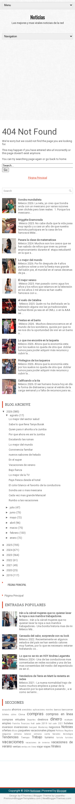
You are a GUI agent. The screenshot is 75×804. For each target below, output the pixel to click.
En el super (15, 459)
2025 (9, 544)
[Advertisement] (37, 79)
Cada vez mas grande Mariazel (27, 495)
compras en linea (59, 714)
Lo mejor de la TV (19, 475)
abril (12, 522)
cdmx (13, 714)
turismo (49, 737)
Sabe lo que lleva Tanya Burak (26, 424)
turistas (69, 737)
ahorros (16, 709)
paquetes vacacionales (32, 730)
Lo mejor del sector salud (24, 419)
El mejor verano (27, 280)
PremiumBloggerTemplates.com (22, 798)
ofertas (6, 730)
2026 (9, 411)
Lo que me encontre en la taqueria (38, 340)
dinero (56, 719)
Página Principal (37, 177)
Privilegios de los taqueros (34, 360)
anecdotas (27, 709)
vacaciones (13, 741)
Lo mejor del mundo (30, 260)
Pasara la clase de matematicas (37, 239)
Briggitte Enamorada (30, 219)
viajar (40, 746)
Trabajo (37, 737)
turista (59, 737)
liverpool (33, 727)
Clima (21, 714)
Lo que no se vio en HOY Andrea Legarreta (44, 655)
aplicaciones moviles (43, 709)
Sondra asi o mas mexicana (25, 490)
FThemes (26, 795)
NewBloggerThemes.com (56, 798)
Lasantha (60, 795)
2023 (9, 555)
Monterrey (43, 727)
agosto (14, 415)
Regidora (68, 730)
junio (13, 512)
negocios (54, 727)
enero (13, 537)
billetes (5, 714)
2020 (9, 570)
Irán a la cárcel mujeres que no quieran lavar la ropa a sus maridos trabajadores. (45, 614)
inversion (7, 727)
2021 (9, 565)
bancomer (67, 709)
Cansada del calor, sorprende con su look (44, 635)
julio (12, 507)
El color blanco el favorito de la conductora (34, 485)
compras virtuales (13, 719)
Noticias (37, 17)
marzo (14, 527)
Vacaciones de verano (22, 464)
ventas (17, 746)
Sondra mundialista (29, 199)
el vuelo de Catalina (29, 300)
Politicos (60, 730)
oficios (14, 730)
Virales (56, 746)
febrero (14, 532)
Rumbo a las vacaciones (23, 500)
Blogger (61, 790)
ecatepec (69, 719)
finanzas (25, 723)
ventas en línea (28, 746)
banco (57, 709)
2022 (9, 560)
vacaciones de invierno (38, 742)
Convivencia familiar (21, 449)
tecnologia (68, 734)
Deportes (31, 719)
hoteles (68, 723)
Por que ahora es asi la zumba (27, 434)
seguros (6, 733)
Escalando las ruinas (21, 439)
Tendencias (10, 737)
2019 (9, 575)
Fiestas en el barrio (29, 320)
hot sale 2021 (56, 723)
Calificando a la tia (29, 380)
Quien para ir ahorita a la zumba (27, 429)
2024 (9, 549)
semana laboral (22, 734)
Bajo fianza (15, 470)
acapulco (6, 709)
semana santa (42, 734)
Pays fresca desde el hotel (24, 480)
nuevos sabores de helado (25, 454)
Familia (16, 723)
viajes (47, 746)
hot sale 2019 (39, 723)
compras (35, 713)
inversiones (21, 727)
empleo (6, 723)
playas (51, 730)
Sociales (56, 734)
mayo (13, 517)
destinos (43, 719)
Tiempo (25, 737)
